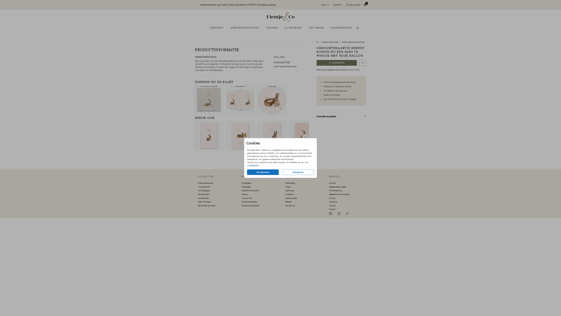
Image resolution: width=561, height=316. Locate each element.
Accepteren (263, 172)
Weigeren (298, 172)
